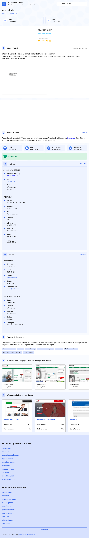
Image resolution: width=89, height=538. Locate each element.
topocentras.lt (7, 458)
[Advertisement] (44, 66)
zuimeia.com (7, 448)
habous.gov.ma (8, 469)
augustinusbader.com (10, 455)
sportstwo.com (8, 513)
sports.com (6, 516)
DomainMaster (12, 277)
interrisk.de (71, 138)
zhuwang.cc (7, 472)
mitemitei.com (7, 520)
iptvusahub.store (9, 510)
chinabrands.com (9, 462)
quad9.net (6, 465)
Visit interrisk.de (8, 13)
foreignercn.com (8, 479)
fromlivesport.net (9, 499)
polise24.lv (74, 420)
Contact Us (44, 529)
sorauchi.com (7, 492)
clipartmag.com (8, 476)
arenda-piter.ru (8, 503)
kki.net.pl (5, 451)
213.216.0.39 (11, 181)
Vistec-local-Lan (12, 176)
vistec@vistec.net (13, 289)
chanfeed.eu (7, 506)
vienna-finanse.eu (11, 420)
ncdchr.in (5, 496)
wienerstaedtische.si (46, 420)
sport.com (6, 523)
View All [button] (84, 133)
